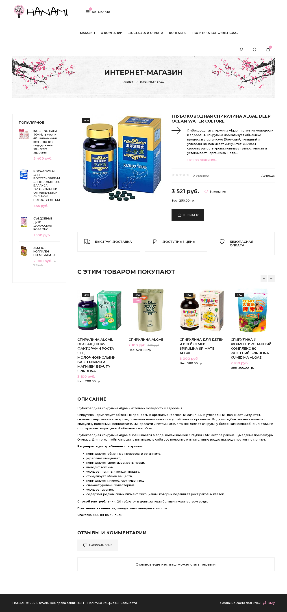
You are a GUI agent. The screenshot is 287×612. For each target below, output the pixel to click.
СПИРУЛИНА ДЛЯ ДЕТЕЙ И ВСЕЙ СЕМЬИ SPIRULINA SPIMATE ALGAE (201, 346)
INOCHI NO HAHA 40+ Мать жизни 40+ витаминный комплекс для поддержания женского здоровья (45, 141)
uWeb (43, 603)
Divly (271, 603)
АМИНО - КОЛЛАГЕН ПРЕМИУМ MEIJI (44, 251)
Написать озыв (100, 545)
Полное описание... (202, 159)
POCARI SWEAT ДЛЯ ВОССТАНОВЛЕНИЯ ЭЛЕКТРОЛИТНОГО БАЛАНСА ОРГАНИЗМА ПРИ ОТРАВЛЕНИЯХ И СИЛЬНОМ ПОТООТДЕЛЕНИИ (46, 185)
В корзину (191, 215)
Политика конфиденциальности (112, 603)
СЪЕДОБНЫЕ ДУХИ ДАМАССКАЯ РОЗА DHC (42, 224)
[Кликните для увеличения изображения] (121, 157)
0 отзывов (201, 175)
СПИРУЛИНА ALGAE (145, 339)
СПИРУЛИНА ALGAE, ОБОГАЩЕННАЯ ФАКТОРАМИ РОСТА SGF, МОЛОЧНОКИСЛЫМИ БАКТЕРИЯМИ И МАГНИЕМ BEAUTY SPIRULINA (96, 355)
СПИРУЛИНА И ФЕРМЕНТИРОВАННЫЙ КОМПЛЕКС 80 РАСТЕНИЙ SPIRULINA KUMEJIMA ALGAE (251, 348)
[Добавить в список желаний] (215, 191)
